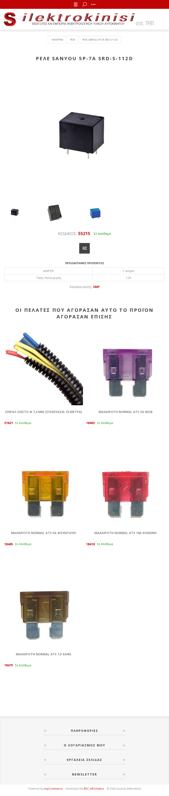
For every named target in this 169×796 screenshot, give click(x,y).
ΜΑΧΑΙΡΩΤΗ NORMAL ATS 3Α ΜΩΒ (125, 412)
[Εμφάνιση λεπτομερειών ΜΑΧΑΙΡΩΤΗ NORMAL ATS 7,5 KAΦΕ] (43, 608)
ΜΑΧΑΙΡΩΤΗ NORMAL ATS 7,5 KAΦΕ (43, 654)
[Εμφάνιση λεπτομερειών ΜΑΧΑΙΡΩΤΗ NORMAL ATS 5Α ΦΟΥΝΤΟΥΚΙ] (43, 487)
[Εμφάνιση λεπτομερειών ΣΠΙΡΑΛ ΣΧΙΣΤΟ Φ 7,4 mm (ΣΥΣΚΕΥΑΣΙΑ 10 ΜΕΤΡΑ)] (43, 365)
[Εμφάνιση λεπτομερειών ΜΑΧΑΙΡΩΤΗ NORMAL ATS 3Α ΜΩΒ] (125, 365)
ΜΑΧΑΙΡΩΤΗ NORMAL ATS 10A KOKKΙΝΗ (125, 533)
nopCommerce (53, 788)
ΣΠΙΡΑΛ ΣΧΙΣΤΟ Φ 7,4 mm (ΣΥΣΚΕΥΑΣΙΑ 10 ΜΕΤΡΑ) (43, 412)
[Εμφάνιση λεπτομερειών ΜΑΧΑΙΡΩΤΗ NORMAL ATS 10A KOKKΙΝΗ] (125, 487)
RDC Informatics (94, 788)
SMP (96, 287)
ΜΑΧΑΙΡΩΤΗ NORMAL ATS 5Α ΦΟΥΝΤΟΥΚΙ (43, 533)
